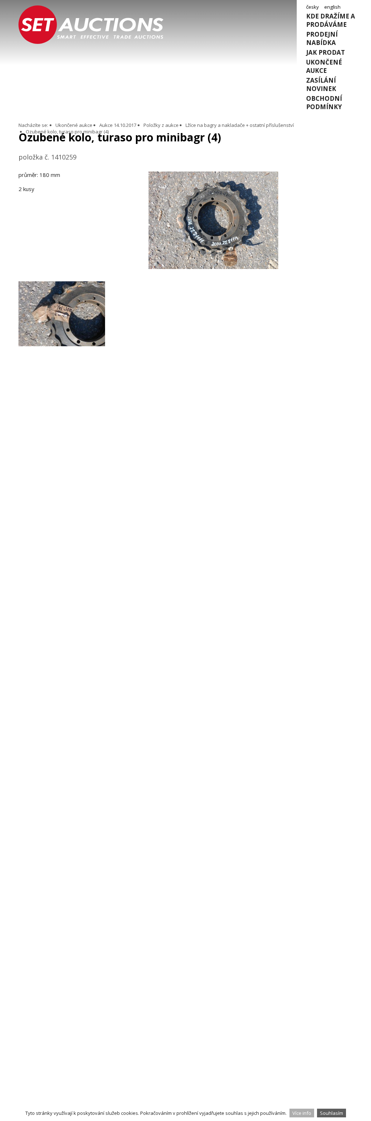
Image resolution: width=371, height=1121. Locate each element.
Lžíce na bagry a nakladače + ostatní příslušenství (240, 125)
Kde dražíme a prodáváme (330, 20)
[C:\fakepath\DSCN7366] (213, 266)
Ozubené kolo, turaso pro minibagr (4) (67, 131)
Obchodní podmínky (324, 102)
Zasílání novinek (321, 84)
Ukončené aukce (324, 66)
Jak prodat (325, 52)
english (332, 7)
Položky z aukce (161, 125)
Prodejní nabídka (322, 38)
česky (312, 7)
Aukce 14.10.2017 (117, 125)
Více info (301, 1113)
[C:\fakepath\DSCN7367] (61, 324)
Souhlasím (331, 1113)
